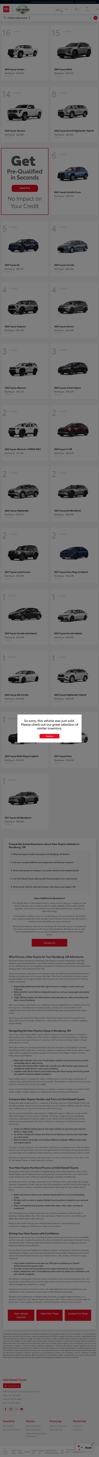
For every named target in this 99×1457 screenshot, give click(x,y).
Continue (49, 736)
